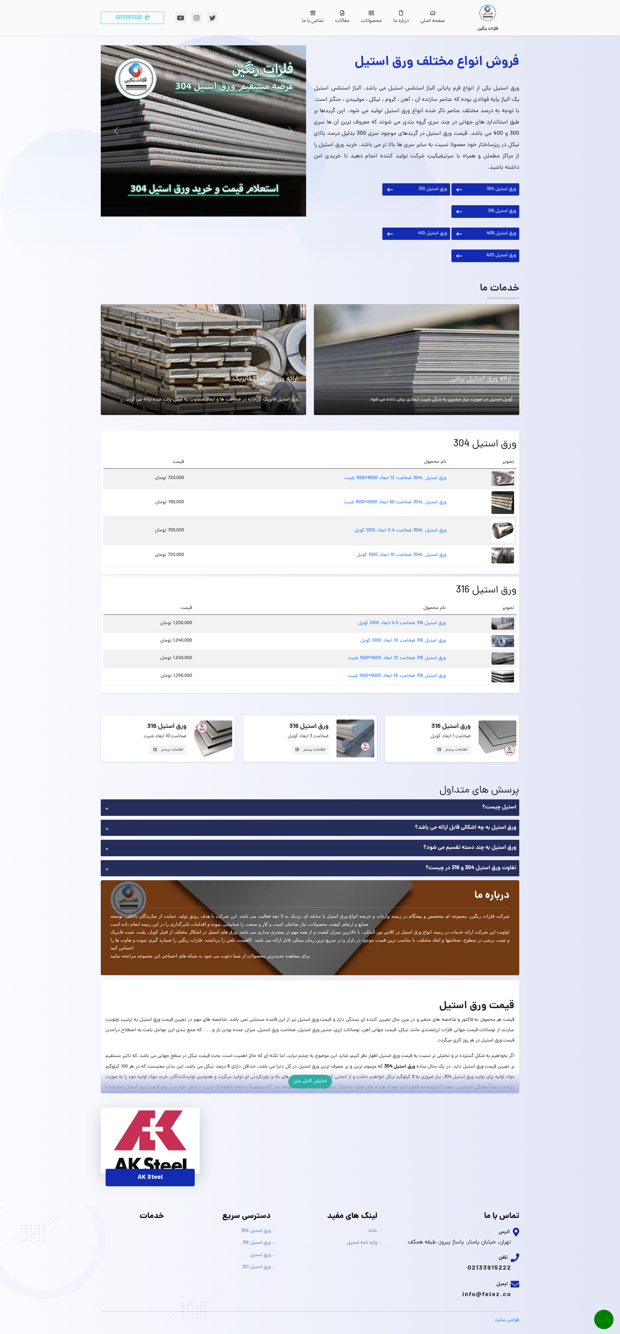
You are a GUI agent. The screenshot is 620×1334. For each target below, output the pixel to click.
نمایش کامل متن (310, 1081)
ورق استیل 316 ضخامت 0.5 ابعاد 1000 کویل (402, 623)
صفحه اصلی (432, 21)
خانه (372, 1231)
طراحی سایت (507, 1320)
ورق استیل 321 (256, 1267)
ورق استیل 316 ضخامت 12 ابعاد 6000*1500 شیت (397, 658)
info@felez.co (486, 1295)
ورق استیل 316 (502, 211)
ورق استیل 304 (501, 189)
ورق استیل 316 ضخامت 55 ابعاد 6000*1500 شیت (397, 676)
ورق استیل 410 (432, 233)
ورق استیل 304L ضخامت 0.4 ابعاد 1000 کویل (400, 530)
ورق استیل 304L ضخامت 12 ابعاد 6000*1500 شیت (395, 478)
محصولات (371, 21)
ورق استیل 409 (501, 233)
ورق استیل (260, 1255)
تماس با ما (313, 21)
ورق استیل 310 (432, 189)
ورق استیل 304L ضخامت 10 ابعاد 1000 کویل (401, 555)
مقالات (342, 21)
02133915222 (489, 1268)
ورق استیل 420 (501, 255)
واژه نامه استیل (362, 1243)
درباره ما (401, 21)
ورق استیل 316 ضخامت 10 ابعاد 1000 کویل (403, 641)
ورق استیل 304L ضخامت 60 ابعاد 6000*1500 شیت (395, 502)
